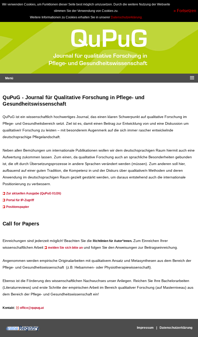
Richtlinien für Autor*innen (112, 241)
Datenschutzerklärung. (127, 17)
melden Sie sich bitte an (65, 247)
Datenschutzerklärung (176, 328)
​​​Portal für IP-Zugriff (20, 200)
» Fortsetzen (185, 11)
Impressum (145, 328)
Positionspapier (17, 207)
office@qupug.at (32, 308)
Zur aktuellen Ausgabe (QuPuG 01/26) (33, 193)
